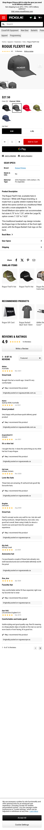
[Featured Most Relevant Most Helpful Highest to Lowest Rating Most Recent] (30, 358)
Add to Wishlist (10, 156)
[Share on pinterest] (28, 260)
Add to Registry (26, 156)
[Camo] (37, 108)
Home (4, 42)
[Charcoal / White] (17, 108)
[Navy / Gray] (6, 118)
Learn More (33, 811)
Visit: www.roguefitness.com (22, 11)
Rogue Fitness (20, 168)
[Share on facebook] (16, 260)
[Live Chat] (31, 18)
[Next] (40, 648)
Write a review (28, 51)
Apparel (10, 42)
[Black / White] (6, 108)
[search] (22, 24)
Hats (24, 42)
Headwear (17, 42)
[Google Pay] (22, 149)
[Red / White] (27, 108)
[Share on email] (33, 260)
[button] (3, 24)
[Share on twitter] (22, 260)
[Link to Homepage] (16, 17)
